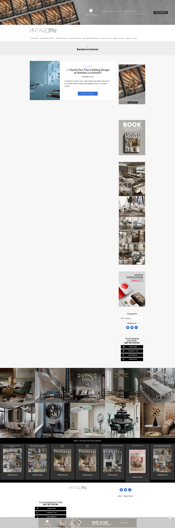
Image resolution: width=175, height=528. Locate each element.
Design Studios (75, 38)
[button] (172, 464)
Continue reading (88, 93)
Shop (135, 38)
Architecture (106, 38)
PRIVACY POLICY (128, 496)
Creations (34, 38)
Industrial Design (47, 38)
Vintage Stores (62, 38)
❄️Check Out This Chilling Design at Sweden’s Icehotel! (87, 71)
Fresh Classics (119, 38)
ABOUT (120, 496)
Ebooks (129, 38)
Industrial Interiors (91, 38)
